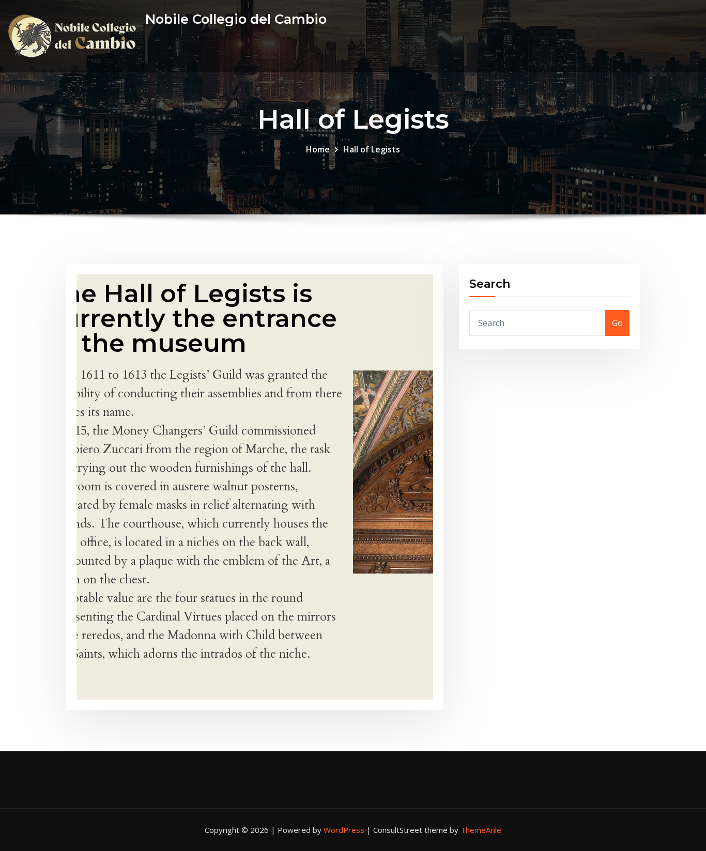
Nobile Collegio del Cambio (236, 19)
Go (617, 323)
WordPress (344, 830)
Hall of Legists (371, 149)
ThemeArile (481, 830)
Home (318, 149)
